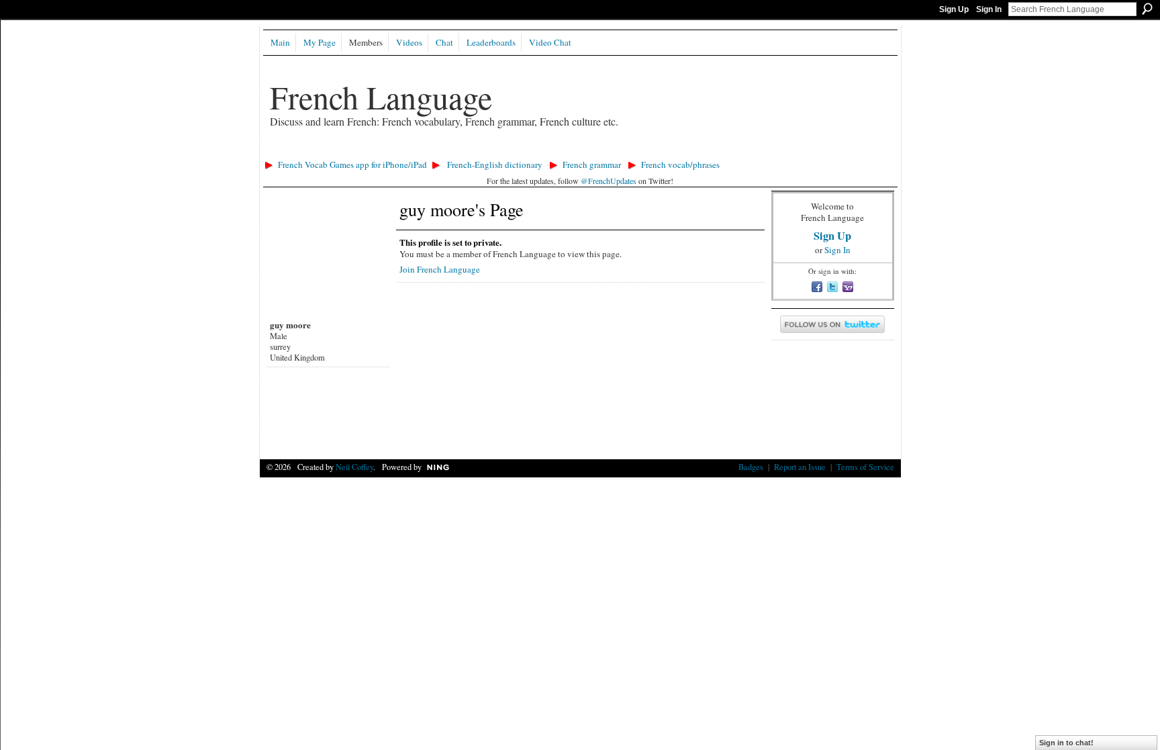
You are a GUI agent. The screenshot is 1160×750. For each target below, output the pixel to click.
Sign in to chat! (1066, 743)
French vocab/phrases (680, 164)
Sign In (989, 9)
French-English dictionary (494, 164)
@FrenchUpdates (608, 180)
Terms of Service (865, 466)
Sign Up (954, 9)
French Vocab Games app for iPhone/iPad (352, 164)
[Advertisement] (504, 151)
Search (1147, 9)
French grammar (592, 164)
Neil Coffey (354, 466)
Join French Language (439, 269)
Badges (750, 466)
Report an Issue (800, 466)
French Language (381, 96)
